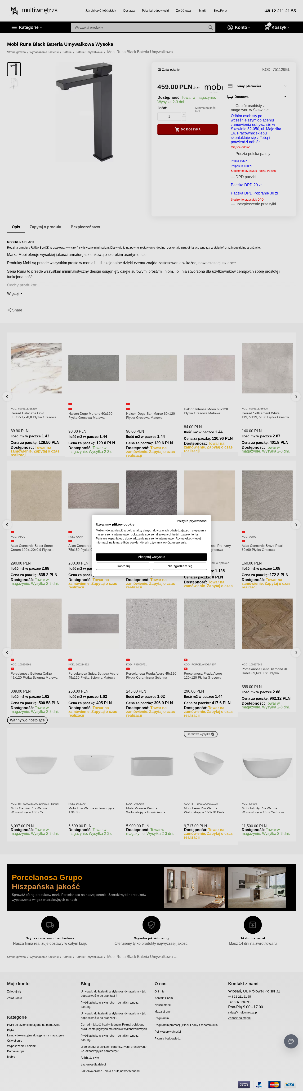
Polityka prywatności (192, 520)
